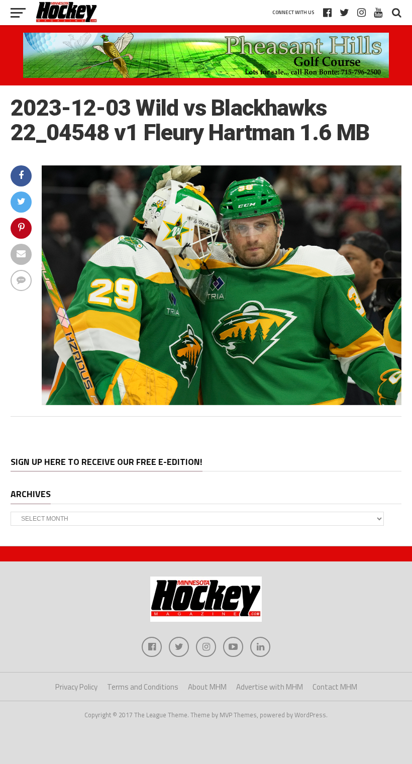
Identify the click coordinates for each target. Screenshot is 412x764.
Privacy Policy (76, 687)
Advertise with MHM (269, 687)
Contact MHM (335, 687)
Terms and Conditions (142, 687)
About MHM (207, 687)
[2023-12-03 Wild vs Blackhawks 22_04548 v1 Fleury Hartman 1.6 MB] (221, 402)
